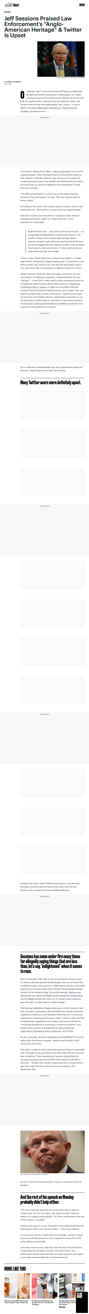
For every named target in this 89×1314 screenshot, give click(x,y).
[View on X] (52, 405)
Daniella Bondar (14, 81)
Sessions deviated (60, 171)
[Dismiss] (85, 1293)
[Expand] (78, 1293)
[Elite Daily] (12, 5)
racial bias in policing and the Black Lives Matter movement (50, 303)
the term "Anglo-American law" (50, 261)
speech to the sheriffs (42, 1216)
